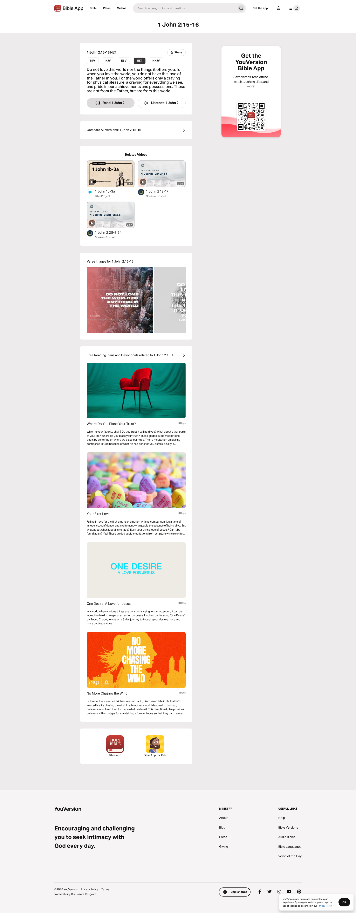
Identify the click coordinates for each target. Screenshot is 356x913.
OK (344, 902)
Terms (105, 889)
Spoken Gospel (156, 196)
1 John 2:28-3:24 (112, 232)
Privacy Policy (89, 889)
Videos (121, 8)
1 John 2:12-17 (161, 191)
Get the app (260, 8)
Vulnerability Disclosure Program (75, 894)
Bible (93, 8)
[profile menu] (294, 8)
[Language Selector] (278, 8)
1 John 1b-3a (109, 191)
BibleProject (102, 196)
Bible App (115, 755)
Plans (106, 8)
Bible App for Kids (155, 755)
